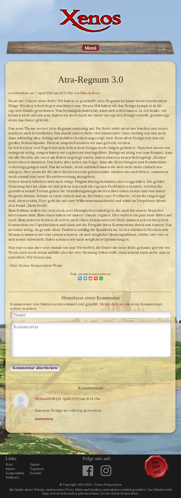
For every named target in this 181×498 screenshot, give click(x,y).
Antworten (44, 418)
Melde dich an (111, 304)
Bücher (10, 469)
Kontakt (35, 473)
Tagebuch (36, 469)
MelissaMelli (45, 398)
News (96, 93)
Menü (90, 48)
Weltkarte (12, 477)
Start (9, 464)
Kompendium (15, 473)
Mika (83, 93)
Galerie (35, 464)
